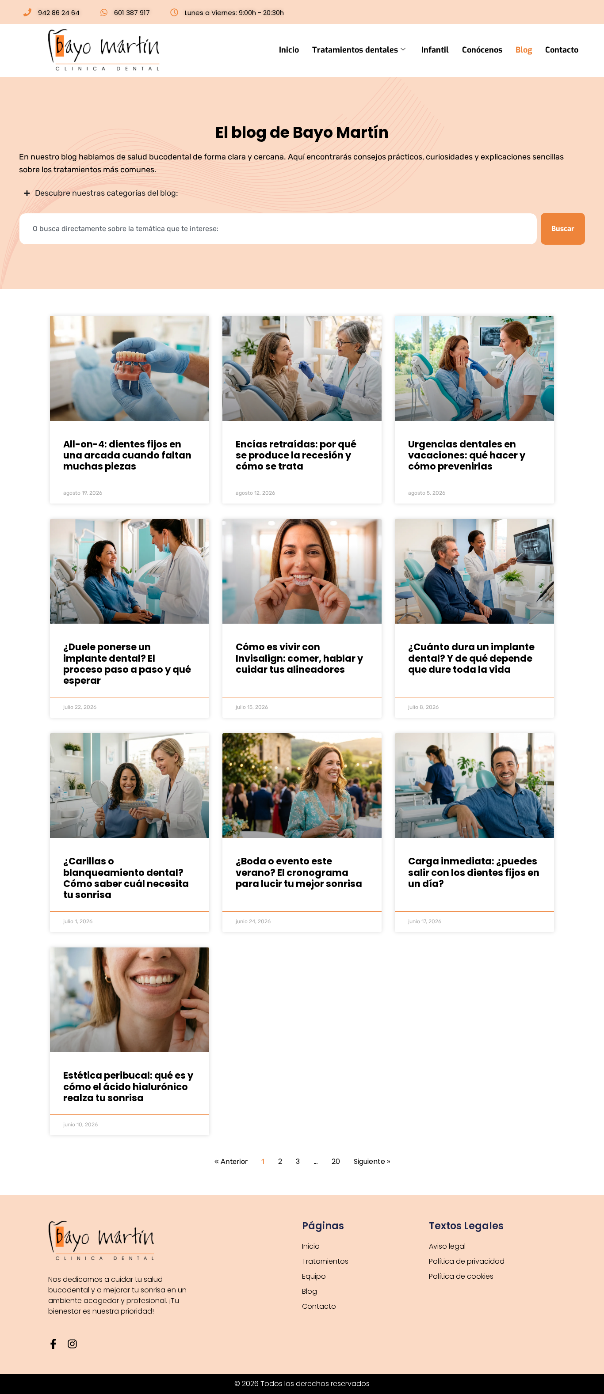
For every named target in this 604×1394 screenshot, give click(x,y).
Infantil (435, 50)
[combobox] (278, 229)
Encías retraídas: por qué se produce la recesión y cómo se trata (296, 455)
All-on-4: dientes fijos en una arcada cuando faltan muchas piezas (127, 455)
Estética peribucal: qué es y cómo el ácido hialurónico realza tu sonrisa (128, 1086)
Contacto (561, 50)
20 (336, 1161)
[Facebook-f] (53, 1344)
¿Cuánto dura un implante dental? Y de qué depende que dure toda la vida (471, 657)
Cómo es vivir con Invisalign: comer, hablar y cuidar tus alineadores (299, 657)
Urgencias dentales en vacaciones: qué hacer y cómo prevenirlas (466, 455)
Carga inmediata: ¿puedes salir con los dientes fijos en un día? (473, 872)
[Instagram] (72, 1344)
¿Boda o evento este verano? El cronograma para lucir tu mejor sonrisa (299, 872)
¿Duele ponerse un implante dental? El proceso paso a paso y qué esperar (127, 663)
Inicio (289, 50)
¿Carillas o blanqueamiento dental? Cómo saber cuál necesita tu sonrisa (126, 878)
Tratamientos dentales (355, 50)
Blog (524, 50)
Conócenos (482, 50)
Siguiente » (372, 1161)
